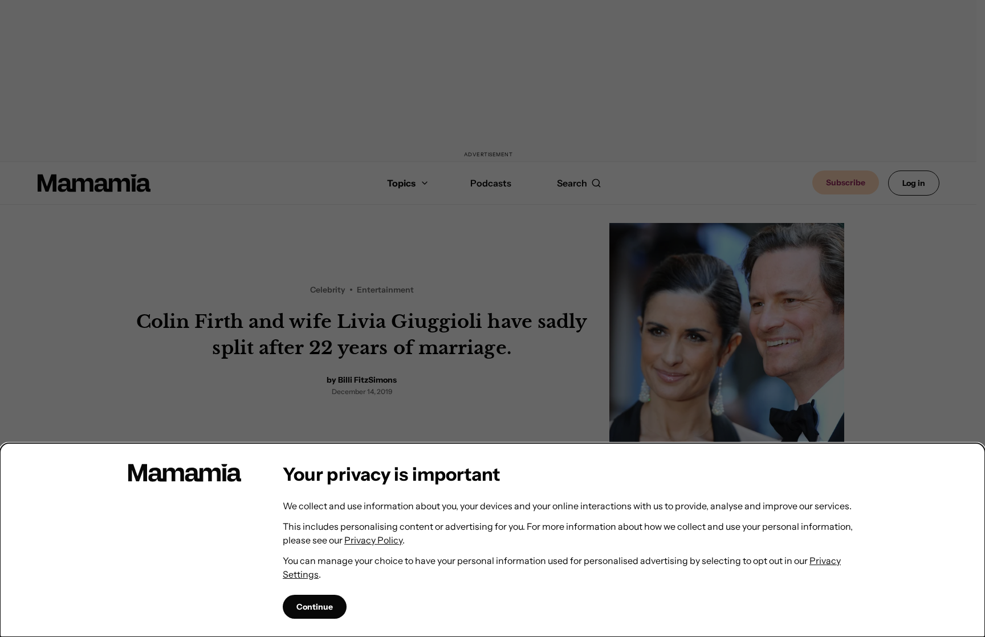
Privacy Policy (373, 540)
